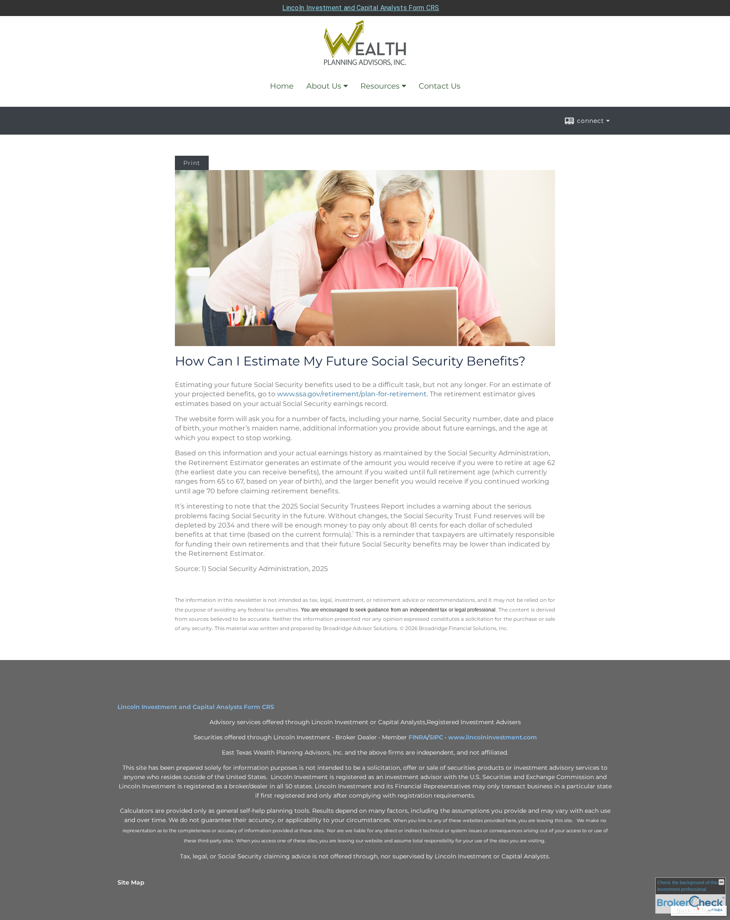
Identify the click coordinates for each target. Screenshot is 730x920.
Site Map (130, 882)
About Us (323, 86)
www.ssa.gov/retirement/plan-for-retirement (352, 394)
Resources (380, 86)
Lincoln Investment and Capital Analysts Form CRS (360, 8)
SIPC (436, 737)
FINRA (418, 737)
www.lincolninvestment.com (492, 737)
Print (191, 163)
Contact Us (439, 86)
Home (282, 86)
